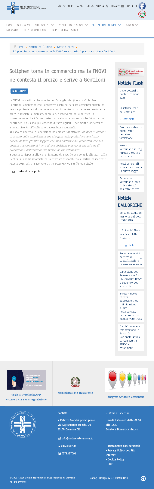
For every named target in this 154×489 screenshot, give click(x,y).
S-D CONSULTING (119, 478)
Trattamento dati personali (124, 446)
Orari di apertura (118, 413)
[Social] (142, 6)
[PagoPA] (142, 14)
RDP (110, 464)
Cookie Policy (116, 459)
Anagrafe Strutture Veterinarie (126, 397)
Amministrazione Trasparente (75, 393)
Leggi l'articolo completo (25, 171)
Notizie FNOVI (19, 91)
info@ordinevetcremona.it (77, 438)
